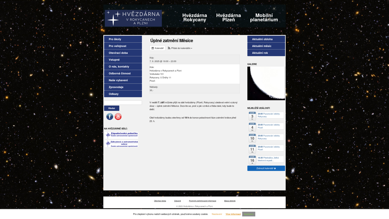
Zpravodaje (116, 87)
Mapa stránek (230, 201)
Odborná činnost (120, 73)
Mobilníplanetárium (264, 17)
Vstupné (114, 60)
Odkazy (114, 94)
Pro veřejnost (117, 46)
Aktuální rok (260, 53)
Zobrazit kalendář (265, 168)
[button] (180, 48)
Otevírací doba (118, 53)
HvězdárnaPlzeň (228, 17)
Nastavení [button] (217, 214)
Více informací (233, 214)
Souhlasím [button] (248, 214)
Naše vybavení (118, 80)
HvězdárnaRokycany (194, 17)
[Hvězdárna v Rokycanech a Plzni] (133, 18)
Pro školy (115, 39)
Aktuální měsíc (261, 46)
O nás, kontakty (119, 66)
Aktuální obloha (262, 39)
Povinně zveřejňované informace (202, 201)
